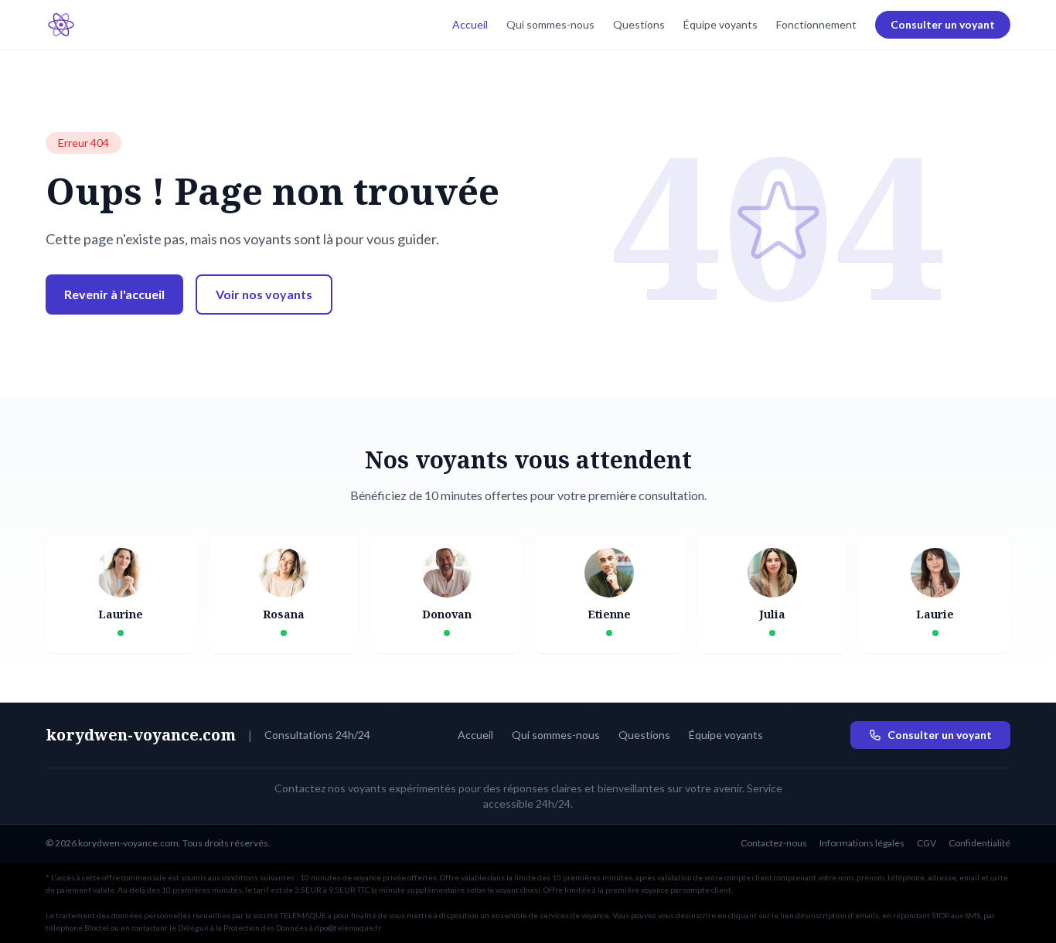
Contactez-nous (774, 843)
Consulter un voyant (943, 24)
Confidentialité (979, 843)
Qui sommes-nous (550, 24)
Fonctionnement (816, 24)
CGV (926, 843)
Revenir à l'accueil (114, 294)
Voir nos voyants (264, 294)
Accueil (470, 24)
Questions (639, 24)
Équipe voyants (720, 24)
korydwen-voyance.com (141, 734)
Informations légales (861, 843)
